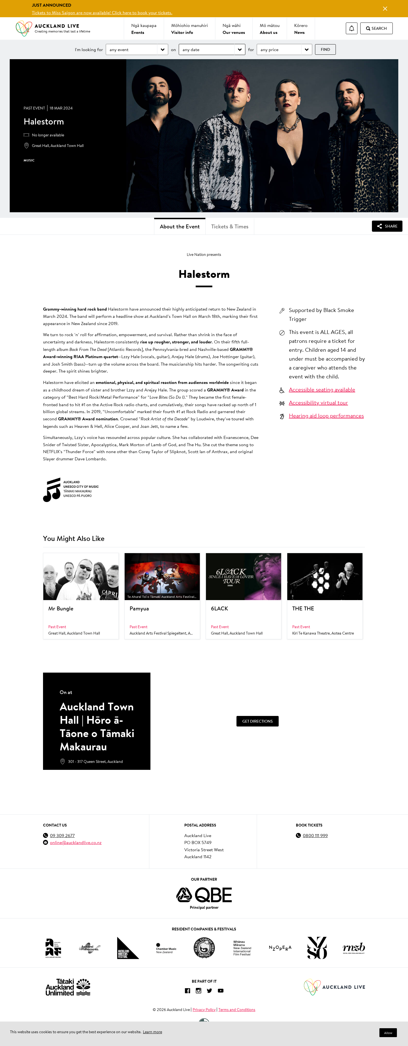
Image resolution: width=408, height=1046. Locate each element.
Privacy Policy (204, 1009)
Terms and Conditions (236, 1009)
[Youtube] (220, 991)
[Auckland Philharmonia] (90, 948)
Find (325, 49)
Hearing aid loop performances (326, 415)
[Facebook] (187, 991)
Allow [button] (388, 1033)
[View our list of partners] (204, 894)
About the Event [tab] (180, 226)
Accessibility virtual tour (318, 402)
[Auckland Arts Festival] (53, 948)
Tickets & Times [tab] (229, 226)
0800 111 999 (315, 835)
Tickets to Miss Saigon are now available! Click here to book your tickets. (102, 12)
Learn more (152, 1031)
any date (191, 49)
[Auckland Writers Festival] (128, 948)
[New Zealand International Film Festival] (242, 948)
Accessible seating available (322, 389)
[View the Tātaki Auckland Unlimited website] (68, 987)
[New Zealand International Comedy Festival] (204, 948)
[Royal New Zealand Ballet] (354, 948)
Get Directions (257, 721)
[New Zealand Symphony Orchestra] (317, 948)
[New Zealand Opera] (280, 948)
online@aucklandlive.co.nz (76, 842)
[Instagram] (198, 991)
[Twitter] (209, 991)
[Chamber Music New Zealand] (166, 948)
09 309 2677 (62, 835)
